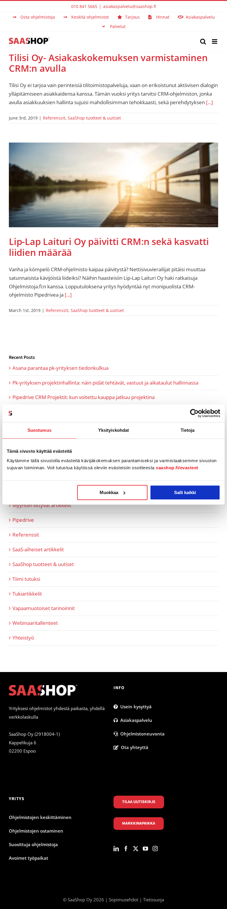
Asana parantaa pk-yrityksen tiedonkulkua (60, 367)
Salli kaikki (185, 492)
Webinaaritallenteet (35, 622)
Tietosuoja (153, 900)
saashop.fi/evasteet (177, 467)
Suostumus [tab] (39, 430)
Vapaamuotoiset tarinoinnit (43, 608)
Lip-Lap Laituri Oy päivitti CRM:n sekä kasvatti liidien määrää (109, 247)
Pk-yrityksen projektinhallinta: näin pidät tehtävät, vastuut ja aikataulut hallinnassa (105, 382)
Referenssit (54, 118)
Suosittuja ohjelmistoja (33, 844)
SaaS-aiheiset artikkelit (38, 549)
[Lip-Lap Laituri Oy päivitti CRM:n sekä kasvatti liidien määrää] (113, 185)
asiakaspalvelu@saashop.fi (129, 6)
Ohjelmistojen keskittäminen (40, 817)
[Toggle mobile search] (203, 41)
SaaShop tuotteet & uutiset (94, 118)
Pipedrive (23, 519)
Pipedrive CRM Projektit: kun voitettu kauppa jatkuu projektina (83, 397)
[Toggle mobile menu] (215, 41)
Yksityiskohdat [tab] (113, 430)
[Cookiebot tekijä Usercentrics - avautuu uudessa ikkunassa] (194, 413)
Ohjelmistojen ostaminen (36, 831)
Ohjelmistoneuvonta (141, 734)
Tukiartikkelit (27, 593)
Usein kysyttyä (135, 706)
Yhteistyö (23, 637)
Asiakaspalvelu (135, 720)
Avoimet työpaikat (28, 858)
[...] (209, 102)
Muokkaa (109, 492)
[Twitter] (135, 848)
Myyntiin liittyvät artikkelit (41, 505)
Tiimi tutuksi (26, 579)
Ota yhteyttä (133, 747)
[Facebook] (126, 848)
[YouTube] (145, 848)
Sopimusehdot (123, 900)
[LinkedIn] (116, 848)
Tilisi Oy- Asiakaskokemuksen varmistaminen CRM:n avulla (108, 63)
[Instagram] (155, 848)
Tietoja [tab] (188, 430)
